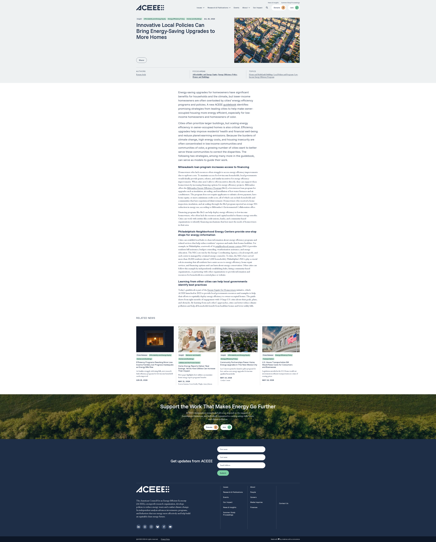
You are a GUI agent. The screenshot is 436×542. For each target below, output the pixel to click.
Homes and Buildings (201, 77)
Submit (223, 473)
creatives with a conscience (291, 539)
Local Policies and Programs (284, 74)
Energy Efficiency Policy (227, 74)
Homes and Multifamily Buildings (261, 74)
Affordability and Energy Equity (205, 74)
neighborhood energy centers (228, 246)
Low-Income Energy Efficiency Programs (273, 75)
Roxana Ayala (141, 74)
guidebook (229, 104)
